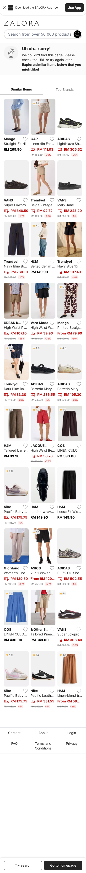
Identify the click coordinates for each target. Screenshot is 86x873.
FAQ (14, 743)
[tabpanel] (43, 404)
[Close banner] (4, 7)
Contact (14, 733)
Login (71, 733)
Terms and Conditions (43, 745)
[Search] (77, 34)
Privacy (72, 743)
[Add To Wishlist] (25, 139)
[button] (43, 7)
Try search (23, 865)
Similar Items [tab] (21, 89)
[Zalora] (43, 23)
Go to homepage (63, 865)
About (43, 733)
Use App (74, 7)
